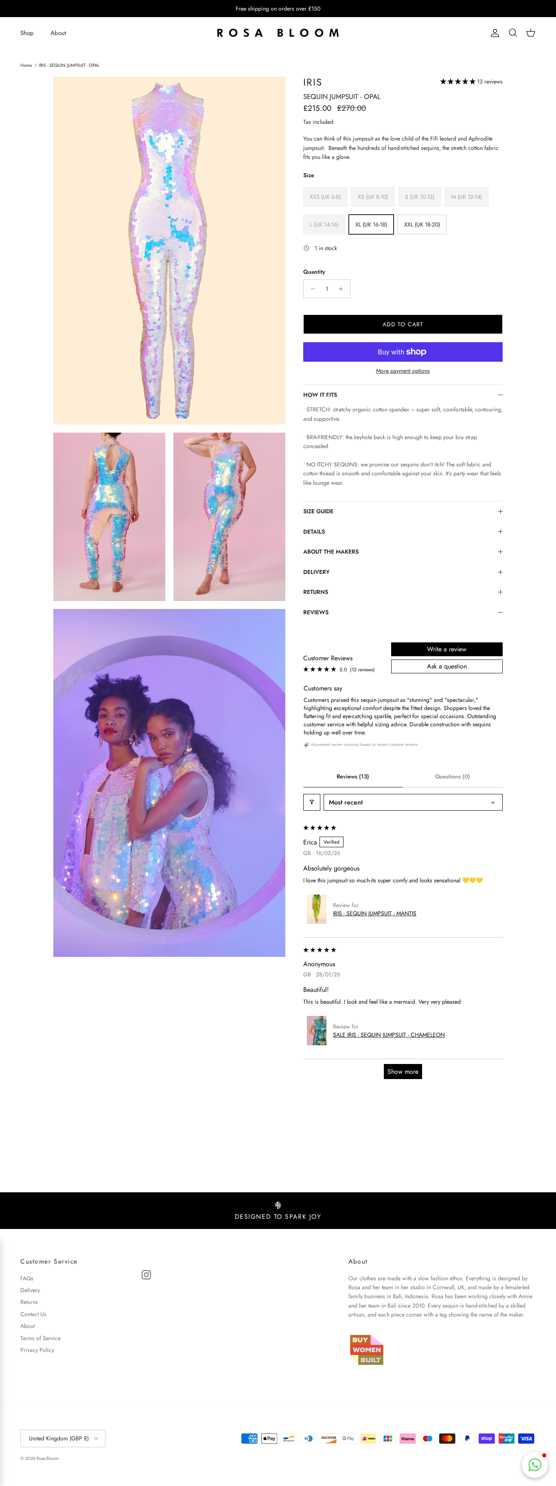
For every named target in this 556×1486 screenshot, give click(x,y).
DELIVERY (316, 572)
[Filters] (311, 802)
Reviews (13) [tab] (353, 776)
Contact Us (33, 1314)
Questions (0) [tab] (452, 776)
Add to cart (403, 324)
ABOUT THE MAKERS (331, 551)
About (58, 33)
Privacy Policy (37, 1350)
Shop (27, 33)
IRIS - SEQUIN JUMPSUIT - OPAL (69, 65)
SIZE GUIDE (318, 511)
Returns (29, 1302)
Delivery (30, 1290)
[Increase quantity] (343, 289)
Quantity (314, 272)
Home (26, 65)
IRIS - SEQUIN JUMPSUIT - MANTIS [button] (374, 913)
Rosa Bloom (48, 1458)
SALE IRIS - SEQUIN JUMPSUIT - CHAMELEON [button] (389, 1035)
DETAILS (314, 532)
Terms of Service (40, 1338)
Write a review (446, 649)
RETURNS (315, 592)
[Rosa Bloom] (278, 33)
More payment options (403, 370)
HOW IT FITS (320, 395)
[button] (458, 81)
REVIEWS (315, 612)
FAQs (26, 1278)
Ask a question (447, 666)
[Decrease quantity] (311, 289)
